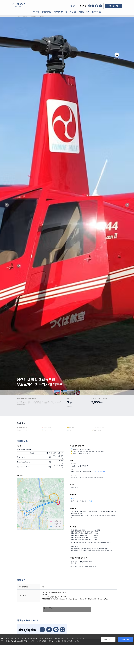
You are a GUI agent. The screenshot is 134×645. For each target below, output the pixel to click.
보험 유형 (73, 494)
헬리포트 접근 (97, 12)
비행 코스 (20, 475)
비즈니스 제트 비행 (60, 12)
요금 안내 (20, 446)
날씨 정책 (73, 508)
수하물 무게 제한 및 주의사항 (79, 558)
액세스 (72, 460)
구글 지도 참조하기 (99, 471)
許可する (125, 639)
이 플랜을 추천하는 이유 (77, 446)
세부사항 (90, 501)
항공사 (72, 484)
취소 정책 (73, 527)
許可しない (108, 639)
